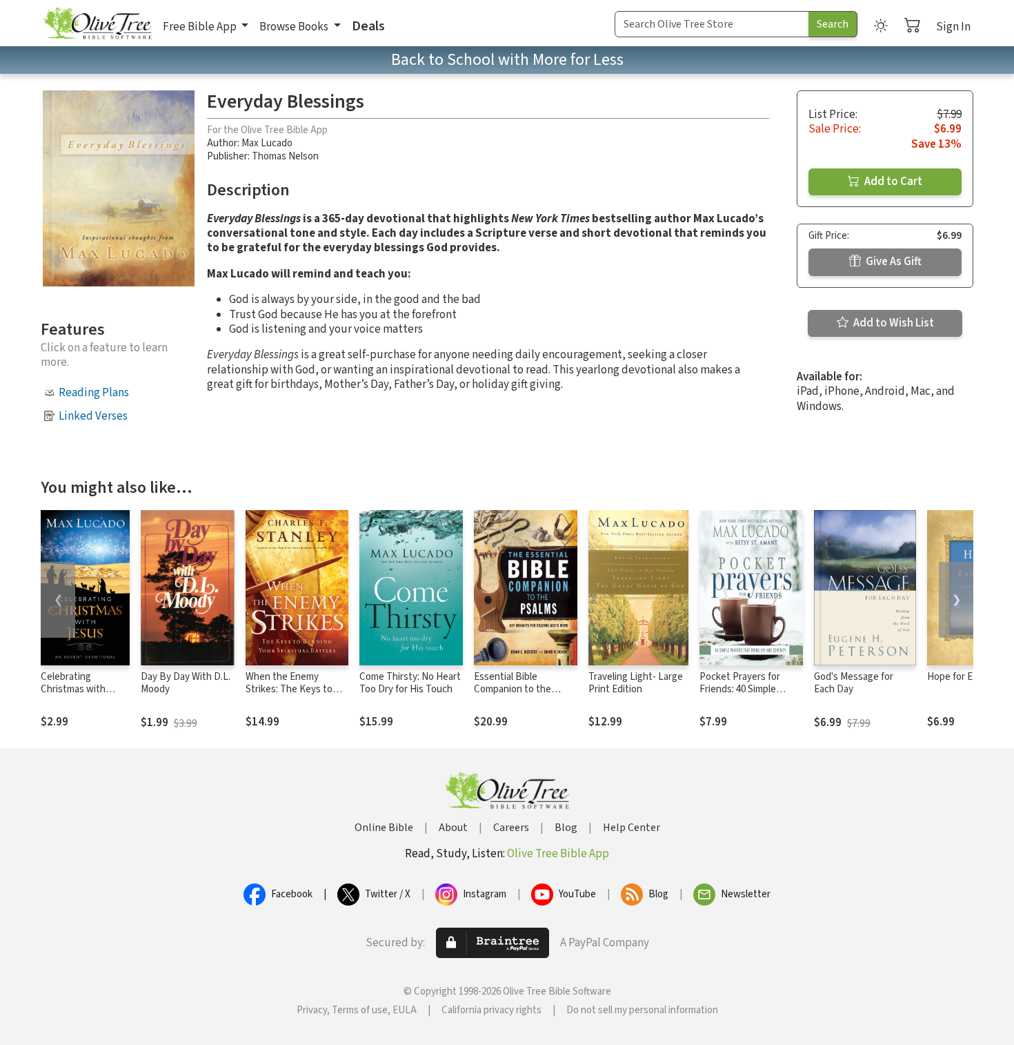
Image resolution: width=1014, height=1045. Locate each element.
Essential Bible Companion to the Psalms (512, 690)
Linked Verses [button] (93, 416)
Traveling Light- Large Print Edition (635, 683)
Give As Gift (893, 261)
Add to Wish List (892, 323)
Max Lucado (266, 143)
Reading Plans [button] (94, 392)
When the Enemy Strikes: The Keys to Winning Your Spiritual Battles (292, 696)
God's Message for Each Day (853, 683)
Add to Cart (892, 181)
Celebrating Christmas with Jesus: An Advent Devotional (78, 696)
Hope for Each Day (966, 677)
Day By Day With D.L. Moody (185, 683)
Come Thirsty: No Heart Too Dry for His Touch (410, 683)
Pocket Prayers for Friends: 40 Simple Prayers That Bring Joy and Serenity (748, 696)
